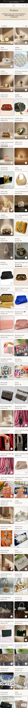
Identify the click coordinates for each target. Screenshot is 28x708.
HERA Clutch (5, 702)
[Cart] (26, 5)
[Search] (4, 5)
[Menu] (1, 5)
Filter (5, 26)
